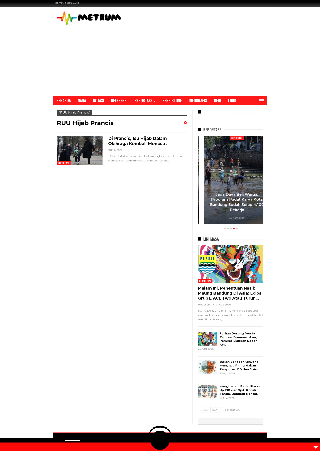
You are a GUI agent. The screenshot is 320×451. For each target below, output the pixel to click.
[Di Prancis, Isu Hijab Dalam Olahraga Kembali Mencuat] (80, 150)
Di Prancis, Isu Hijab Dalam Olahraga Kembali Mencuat (137, 141)
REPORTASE (143, 100)
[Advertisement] (160, 58)
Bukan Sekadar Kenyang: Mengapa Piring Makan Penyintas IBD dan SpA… (239, 365)
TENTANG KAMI (69, 3)
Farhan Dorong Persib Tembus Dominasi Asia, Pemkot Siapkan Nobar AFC (238, 339)
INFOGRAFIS (198, 100)
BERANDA (63, 100)
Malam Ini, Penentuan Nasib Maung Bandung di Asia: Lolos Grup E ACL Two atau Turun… (229, 293)
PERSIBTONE (172, 100)
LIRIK (232, 100)
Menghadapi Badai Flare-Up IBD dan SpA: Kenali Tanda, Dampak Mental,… (240, 390)
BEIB (217, 100)
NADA (82, 100)
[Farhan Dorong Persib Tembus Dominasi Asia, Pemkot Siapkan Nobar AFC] (207, 339)
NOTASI (98, 100)
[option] (230, 181)
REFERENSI (119, 100)
